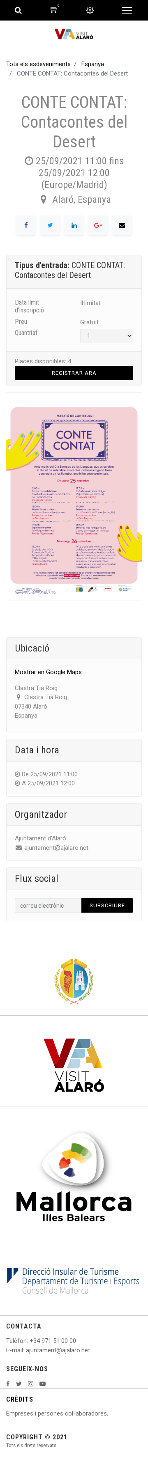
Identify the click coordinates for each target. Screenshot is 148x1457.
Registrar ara (74, 373)
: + (30, 1341)
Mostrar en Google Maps (48, 672)
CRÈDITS (19, 1399)
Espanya (92, 64)
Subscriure (107, 905)
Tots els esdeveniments (38, 64)
